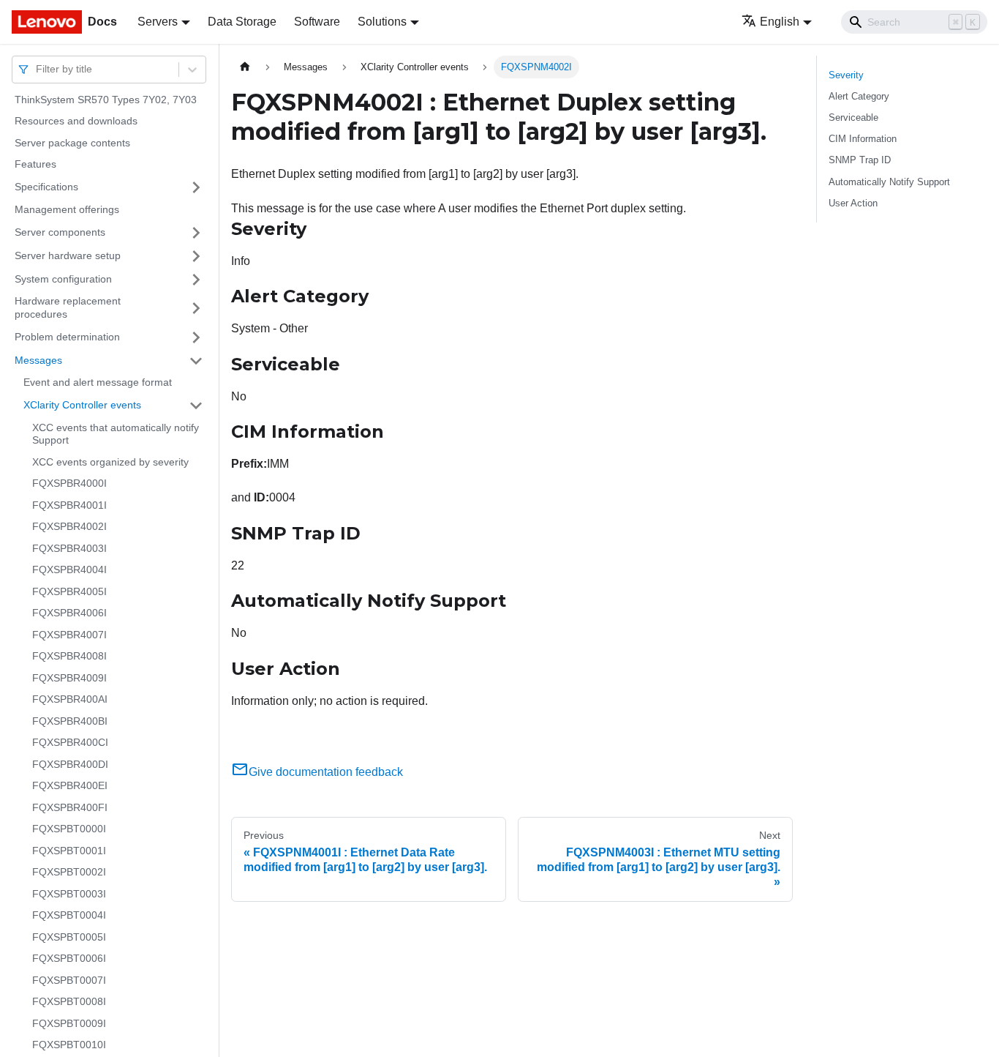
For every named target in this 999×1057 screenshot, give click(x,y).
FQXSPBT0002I (69, 872)
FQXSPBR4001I (69, 505)
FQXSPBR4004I (69, 570)
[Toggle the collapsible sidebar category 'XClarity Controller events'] (196, 405)
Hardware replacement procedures (68, 308)
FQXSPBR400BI (70, 721)
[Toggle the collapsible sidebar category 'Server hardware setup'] (196, 256)
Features (35, 165)
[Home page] (245, 67)
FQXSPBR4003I (69, 548)
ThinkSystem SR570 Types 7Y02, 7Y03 (106, 99)
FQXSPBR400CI (70, 743)
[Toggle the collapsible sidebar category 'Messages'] (196, 361)
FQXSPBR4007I (69, 634)
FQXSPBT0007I (69, 980)
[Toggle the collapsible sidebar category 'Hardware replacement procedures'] (196, 308)
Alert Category (859, 96)
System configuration (63, 279)
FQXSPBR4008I (69, 656)
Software (317, 21)
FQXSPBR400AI (70, 700)
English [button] (779, 21)
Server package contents (72, 143)
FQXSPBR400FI (70, 807)
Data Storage (242, 21)
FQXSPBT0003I (69, 894)
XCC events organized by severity (110, 462)
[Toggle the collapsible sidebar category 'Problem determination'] (196, 337)
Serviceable (853, 117)
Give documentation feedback (326, 772)
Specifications (46, 187)
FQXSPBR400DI (70, 764)
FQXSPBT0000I (69, 829)
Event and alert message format (97, 383)
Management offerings (67, 209)
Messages (38, 360)
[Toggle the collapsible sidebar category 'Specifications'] (196, 187)
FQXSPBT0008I (69, 1002)
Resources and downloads (76, 121)
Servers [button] (157, 21)
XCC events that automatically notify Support (115, 434)
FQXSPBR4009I (69, 678)
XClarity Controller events (82, 405)
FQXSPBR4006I (69, 613)
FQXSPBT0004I (69, 916)
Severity (846, 75)
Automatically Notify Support (889, 181)
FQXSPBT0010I (69, 1045)
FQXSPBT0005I (69, 937)
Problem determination (67, 337)
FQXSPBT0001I (69, 850)
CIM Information (863, 138)
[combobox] (37, 69)
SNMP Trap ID (860, 159)
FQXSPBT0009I (69, 1023)
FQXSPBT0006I (69, 959)
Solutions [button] (382, 21)
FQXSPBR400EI (70, 786)
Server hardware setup (68, 255)
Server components (60, 232)
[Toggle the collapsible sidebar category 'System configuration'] (196, 279)
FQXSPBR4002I (69, 527)
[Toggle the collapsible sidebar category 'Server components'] (196, 232)
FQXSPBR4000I (69, 484)
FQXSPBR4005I (69, 591)
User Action (853, 203)
